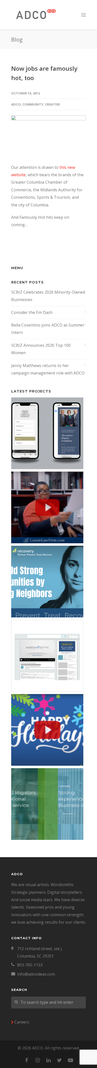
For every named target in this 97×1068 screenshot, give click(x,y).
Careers (21, 1022)
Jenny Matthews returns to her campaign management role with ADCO (48, 369)
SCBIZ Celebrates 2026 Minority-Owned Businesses (48, 295)
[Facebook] (27, 1060)
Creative (52, 104)
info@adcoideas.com (36, 974)
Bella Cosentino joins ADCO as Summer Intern (47, 328)
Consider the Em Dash (31, 312)
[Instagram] (38, 1060)
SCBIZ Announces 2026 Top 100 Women (41, 349)
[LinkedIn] (48, 1060)
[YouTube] (70, 1060)
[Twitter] (59, 1060)
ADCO (16, 104)
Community (32, 104)
